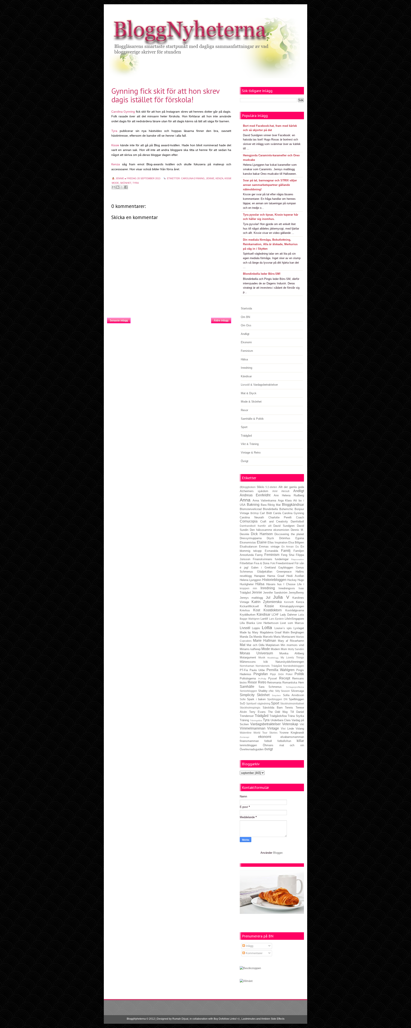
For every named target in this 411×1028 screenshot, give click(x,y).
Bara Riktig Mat (271, 504)
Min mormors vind (292, 645)
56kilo (260, 487)
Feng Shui (287, 555)
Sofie (243, 699)
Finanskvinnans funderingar (271, 559)
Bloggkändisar (293, 504)
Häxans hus (274, 584)
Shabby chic (266, 690)
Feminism (247, 350)
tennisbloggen (248, 745)
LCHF (275, 614)
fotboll (268, 741)
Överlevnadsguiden (252, 749)
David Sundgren (284, 525)
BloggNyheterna (136, 1018)
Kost (256, 610)
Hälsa (244, 359)
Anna (245, 499)
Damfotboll (297, 521)
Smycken (276, 695)
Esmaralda (271, 550)
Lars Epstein (276, 618)
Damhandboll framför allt (255, 525)
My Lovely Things (292, 657)
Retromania (274, 682)
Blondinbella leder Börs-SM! (261, 273)
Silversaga (297, 690)
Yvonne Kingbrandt (291, 732)
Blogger (277, 852)
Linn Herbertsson (267, 623)
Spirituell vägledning (258, 703)
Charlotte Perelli (280, 517)
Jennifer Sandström (275, 592)
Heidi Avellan (295, 575)
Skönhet (125, 183)
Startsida (171, 319)
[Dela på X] (122, 187)
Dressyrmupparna (251, 538)
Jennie (210, 178)
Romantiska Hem (293, 682)
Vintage (273, 728)
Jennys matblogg (251, 597)
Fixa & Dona (261, 563)
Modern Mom (279, 649)
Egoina (299, 538)
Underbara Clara (281, 720)
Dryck (270, 538)
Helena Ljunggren (250, 580)
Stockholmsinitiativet (292, 703)
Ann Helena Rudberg (289, 495)
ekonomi (264, 737)
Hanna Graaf (275, 575)
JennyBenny (296, 592)
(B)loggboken (248, 487)
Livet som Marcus (292, 623)
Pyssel (272, 678)
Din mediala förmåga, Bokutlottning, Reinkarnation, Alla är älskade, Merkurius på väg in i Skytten (270, 244)
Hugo (301, 580)
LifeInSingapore (294, 618)
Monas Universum (256, 653)
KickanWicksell (249, 606)
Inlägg (249, 945)
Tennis (289, 707)
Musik (261, 657)
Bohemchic (286, 509)
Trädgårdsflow (278, 716)
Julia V (281, 597)
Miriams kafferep (250, 649)
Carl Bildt (266, 513)
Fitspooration (297, 559)
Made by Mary (249, 632)
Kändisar (246, 376)
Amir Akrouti (280, 491)
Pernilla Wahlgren (281, 670)
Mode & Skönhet (251, 401)
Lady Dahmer (288, 614)
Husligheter (247, 584)
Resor (244, 410)
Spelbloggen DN (277, 699)
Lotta (267, 627)
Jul (268, 597)
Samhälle (247, 686)
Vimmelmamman (252, 728)
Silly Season (282, 690)
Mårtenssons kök (254, 661)
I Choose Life (292, 584)
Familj (285, 550)
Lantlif (264, 618)
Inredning (246, 367)
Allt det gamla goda (291, 487)
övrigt (268, 749)
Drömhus (284, 538)
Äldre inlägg (221, 320)
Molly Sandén (296, 649)
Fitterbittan (246, 563)
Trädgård (246, 435)
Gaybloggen (285, 567)
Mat (242, 645)
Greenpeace (284, 571)
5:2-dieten (271, 487)
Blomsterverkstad (251, 509)
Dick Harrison (262, 534)
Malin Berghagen (293, 632)
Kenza (115, 164)
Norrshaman (247, 665)
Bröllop (254, 513)
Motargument (248, 657)
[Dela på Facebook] (126, 187)
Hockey (292, 580)
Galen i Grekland (263, 567)
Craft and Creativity (274, 521)
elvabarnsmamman (292, 737)
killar (300, 741)
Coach (300, 517)
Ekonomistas (248, 542)
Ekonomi (246, 342)
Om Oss (246, 325)
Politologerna (248, 678)
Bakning (253, 504)
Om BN (245, 317)
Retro (262, 682)
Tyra (114, 131)
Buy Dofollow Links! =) (227, 1018)
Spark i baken (256, 699)
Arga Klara (285, 500)
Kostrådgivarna (294, 610)
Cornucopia (249, 521)
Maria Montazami (284, 636)
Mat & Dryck (248, 393)
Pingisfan (260, 674)
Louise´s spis (283, 628)
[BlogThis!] (118, 187)
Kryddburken (247, 614)
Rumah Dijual (180, 1018)
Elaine (262, 542)
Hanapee (259, 575)
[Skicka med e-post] (114, 187)
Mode (115, 183)
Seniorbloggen (248, 690)
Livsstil (245, 628)
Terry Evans (257, 711)
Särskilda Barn (273, 707)
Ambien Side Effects (272, 1018)
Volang (300, 728)
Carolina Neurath (252, 517)
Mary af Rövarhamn (291, 640)
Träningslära (256, 720)
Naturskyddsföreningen (289, 661)
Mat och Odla (255, 645)
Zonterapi (244, 737)
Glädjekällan (264, 571)
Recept (284, 678)
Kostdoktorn (273, 610)
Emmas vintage (269, 546)
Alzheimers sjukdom (254, 491)
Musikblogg (272, 657)
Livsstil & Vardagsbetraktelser (259, 384)
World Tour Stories (265, 732)
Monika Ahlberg (291, 653)
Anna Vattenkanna (264, 500)
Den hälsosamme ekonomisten (269, 529)
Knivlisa (245, 610)
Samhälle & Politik (252, 418)
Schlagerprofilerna (295, 687)
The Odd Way (278, 711)
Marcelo (268, 636)
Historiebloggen (274, 580)
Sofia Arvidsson (293, 695)
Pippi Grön (277, 674)
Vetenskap (290, 724)
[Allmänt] (246, 981)
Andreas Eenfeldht (255, 495)
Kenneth (289, 602)
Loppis (256, 628)
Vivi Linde (287, 728)
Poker (289, 674)
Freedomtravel (285, 563)
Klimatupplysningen (292, 606)
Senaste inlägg (119, 320)
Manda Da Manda (251, 636)
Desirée (244, 534)
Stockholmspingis (250, 707)
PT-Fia (244, 670)
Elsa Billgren (296, 542)
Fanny (259, 555)
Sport (244, 427)
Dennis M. (297, 529)
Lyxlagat (298, 628)
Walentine (246, 732)
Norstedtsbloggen (293, 665)
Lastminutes (248, 1018)
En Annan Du (290, 546)
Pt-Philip (262, 678)
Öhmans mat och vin (283, 745)
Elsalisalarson (248, 546)
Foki (272, 563)
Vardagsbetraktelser (265, 724)
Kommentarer (253, 953)
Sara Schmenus (270, 686)
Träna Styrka (296, 716)
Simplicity (247, 695)
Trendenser (247, 716)
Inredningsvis (286, 588)
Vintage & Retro (251, 452)
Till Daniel (297, 711)
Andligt (245, 334)
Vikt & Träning (250, 444)
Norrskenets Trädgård (269, 665)
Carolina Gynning (123, 111)
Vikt (302, 724)
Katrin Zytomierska (266, 602)
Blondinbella (270, 509)
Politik (299, 674)
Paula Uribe (257, 670)
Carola (277, 513)
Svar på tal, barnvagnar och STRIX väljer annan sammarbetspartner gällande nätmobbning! (270, 185)
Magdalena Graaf (270, 632)
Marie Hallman (264, 640)
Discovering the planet (289, 534)
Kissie (115, 145)
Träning (244, 720)
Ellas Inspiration (277, 542)
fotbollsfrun (284, 741)
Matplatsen (272, 645)
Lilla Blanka (247, 623)
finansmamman (249, 741)
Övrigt (244, 461)
